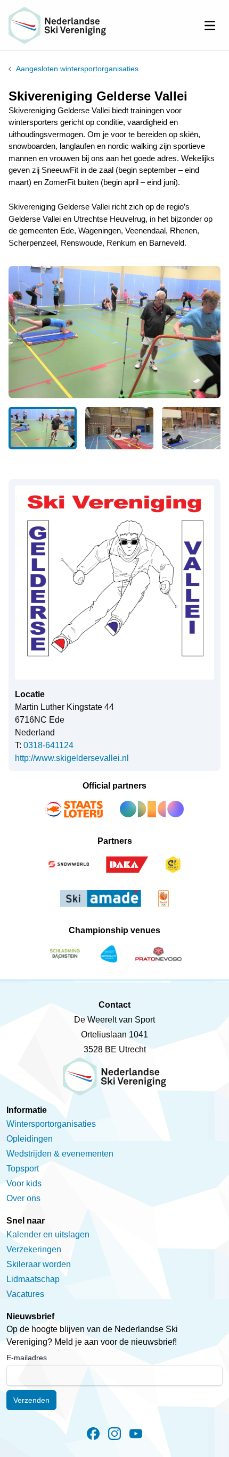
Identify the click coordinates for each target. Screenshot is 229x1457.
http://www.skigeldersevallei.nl (72, 758)
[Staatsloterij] (74, 809)
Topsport (22, 1168)
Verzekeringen (33, 1249)
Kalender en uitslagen (47, 1234)
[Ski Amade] (100, 898)
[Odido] (152, 809)
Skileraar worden (38, 1264)
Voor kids (24, 1183)
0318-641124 (48, 745)
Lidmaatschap (33, 1279)
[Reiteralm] (109, 953)
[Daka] (127, 864)
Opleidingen (29, 1138)
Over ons (23, 1198)
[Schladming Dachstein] (65, 953)
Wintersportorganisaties (51, 1123)
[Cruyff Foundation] (173, 864)
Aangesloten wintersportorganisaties (77, 68)
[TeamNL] (163, 898)
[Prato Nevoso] (158, 953)
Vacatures (25, 1294)
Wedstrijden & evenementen (59, 1153)
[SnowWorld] (68, 864)
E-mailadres (26, 1357)
